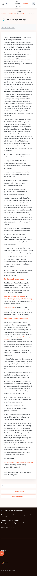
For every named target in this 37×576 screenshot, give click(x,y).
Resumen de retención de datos (10, 520)
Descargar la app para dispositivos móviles (13, 523)
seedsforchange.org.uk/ (12, 299)
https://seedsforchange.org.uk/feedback (18, 462)
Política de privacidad (8, 570)
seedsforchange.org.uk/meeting (14, 296)
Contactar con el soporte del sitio (13, 510)
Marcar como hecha (8, 27)
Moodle (13, 527)
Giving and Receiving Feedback (16, 318)
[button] (8, 4)
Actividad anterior (19, 491)
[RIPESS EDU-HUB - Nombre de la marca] (18, 563)
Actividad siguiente (17, 496)
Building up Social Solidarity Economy (9, 13)
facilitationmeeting (26, 299)
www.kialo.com (9, 307)
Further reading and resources (15, 279)
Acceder (26, 4)
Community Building (22, 13)
